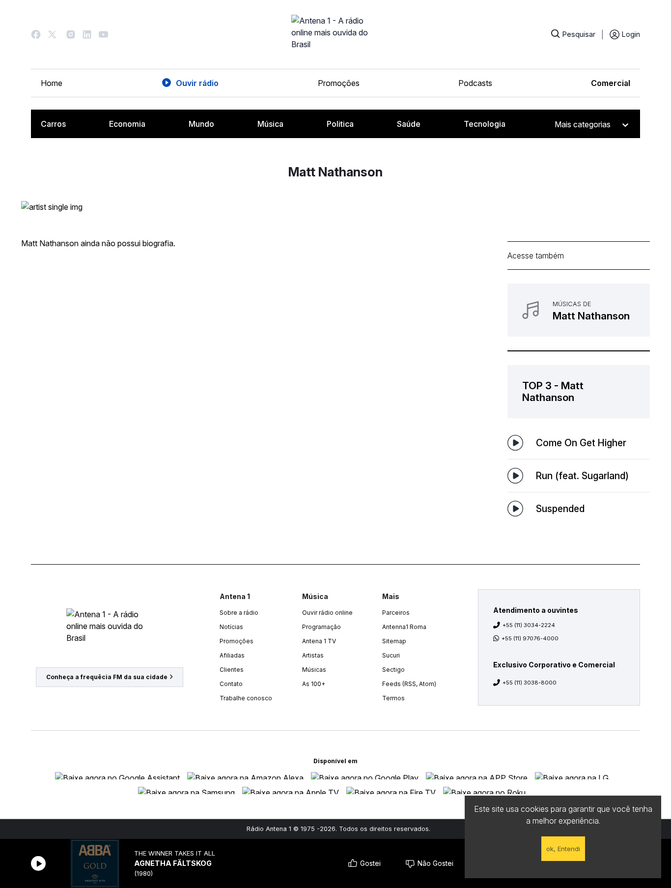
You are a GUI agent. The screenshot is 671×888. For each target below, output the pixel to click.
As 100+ (313, 683)
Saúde (408, 124)
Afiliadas (232, 655)
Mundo (201, 124)
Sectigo (393, 669)
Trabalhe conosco (246, 698)
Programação (321, 626)
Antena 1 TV (319, 641)
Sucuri (391, 655)
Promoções (339, 83)
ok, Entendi (563, 849)
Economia (127, 124)
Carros (53, 124)
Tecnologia (484, 124)
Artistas (313, 655)
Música (270, 124)
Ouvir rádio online (327, 612)
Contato (231, 683)
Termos (393, 698)
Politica (340, 124)
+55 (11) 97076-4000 (530, 638)
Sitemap (394, 641)
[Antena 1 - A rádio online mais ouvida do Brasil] (335, 34)
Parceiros (396, 612)
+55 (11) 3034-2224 (529, 625)
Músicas (314, 669)
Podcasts (475, 83)
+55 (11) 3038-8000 (530, 682)
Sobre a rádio (239, 612)
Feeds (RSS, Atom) (409, 683)
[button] (36, 34)
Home (51, 83)
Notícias (231, 626)
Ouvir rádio (197, 83)
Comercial (610, 83)
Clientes (232, 669)
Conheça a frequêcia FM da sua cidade (107, 677)
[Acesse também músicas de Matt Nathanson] (578, 310)
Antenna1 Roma (404, 626)
